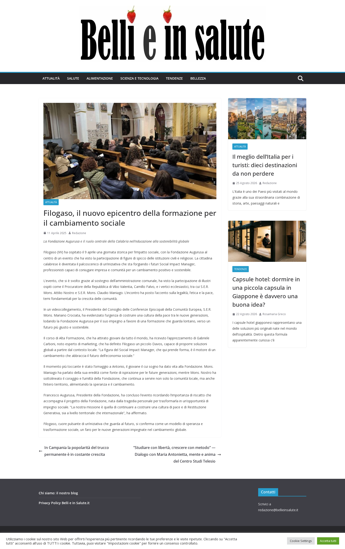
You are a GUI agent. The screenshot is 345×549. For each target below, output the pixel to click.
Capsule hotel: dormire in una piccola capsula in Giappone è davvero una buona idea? (266, 291)
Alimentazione (100, 78)
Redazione (79, 233)
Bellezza (198, 78)
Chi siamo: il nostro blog (58, 493)
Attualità (51, 78)
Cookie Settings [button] (301, 541)
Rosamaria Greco (274, 314)
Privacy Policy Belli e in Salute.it (64, 503)
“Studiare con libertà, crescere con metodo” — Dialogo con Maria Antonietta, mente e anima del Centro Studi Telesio (174, 454)
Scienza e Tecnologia (139, 78)
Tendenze (174, 78)
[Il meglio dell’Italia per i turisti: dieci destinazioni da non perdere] (267, 118)
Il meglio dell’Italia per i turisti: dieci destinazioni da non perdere (264, 165)
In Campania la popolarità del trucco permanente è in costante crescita (76, 451)
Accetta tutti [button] (328, 541)
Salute (73, 78)
